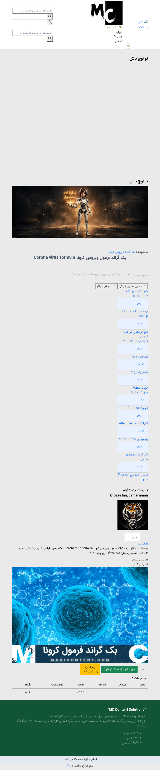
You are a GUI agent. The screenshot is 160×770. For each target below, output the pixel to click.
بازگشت (143, 543)
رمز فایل (90, 669)
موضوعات (140, 678)
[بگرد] (50, 22)
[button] (128, 46)
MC (69, 765)
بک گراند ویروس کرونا (122, 251)
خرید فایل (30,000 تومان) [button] (119, 669)
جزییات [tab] (132, 537)
